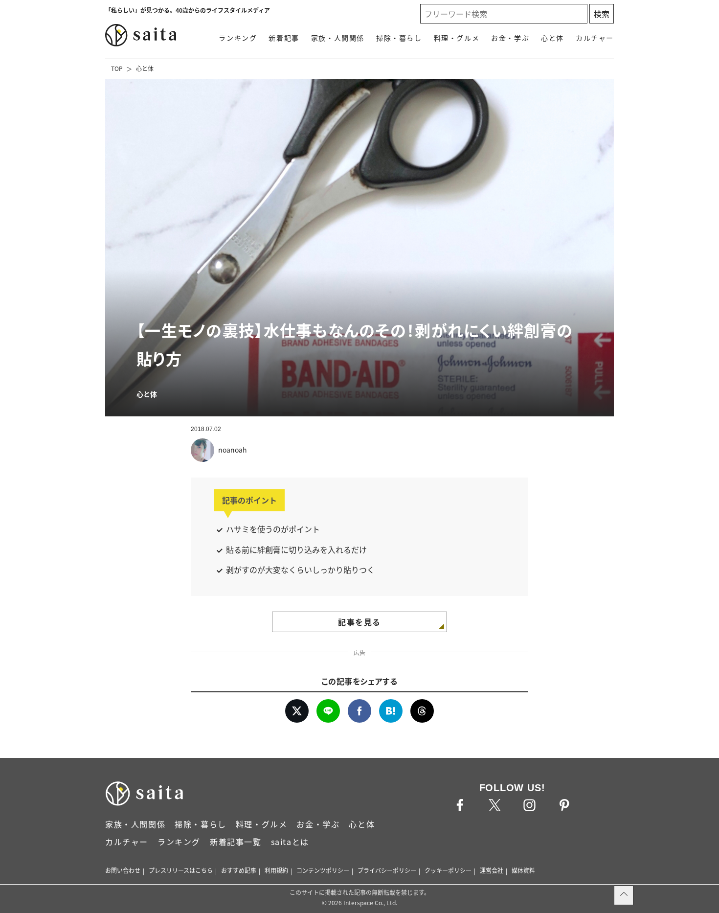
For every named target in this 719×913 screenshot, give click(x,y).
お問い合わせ (122, 870)
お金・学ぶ (510, 38)
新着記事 (284, 38)
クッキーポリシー (448, 870)
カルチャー (595, 38)
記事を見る (359, 622)
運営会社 (491, 870)
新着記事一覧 (236, 841)
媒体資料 (523, 870)
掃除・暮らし (399, 38)
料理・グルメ (457, 38)
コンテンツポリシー (322, 870)
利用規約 (276, 870)
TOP (117, 68)
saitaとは (290, 841)
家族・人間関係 (337, 38)
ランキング (238, 38)
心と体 (552, 38)
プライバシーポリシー (387, 870)
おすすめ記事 (238, 870)
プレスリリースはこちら (181, 870)
